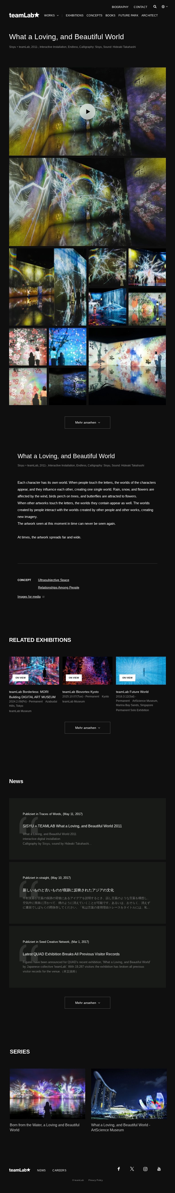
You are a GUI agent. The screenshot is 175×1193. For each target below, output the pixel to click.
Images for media (29, 596)
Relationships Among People (58, 587)
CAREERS (59, 1170)
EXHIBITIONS (75, 15)
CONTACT (140, 7)
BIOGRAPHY (120, 7)
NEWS (41, 1170)
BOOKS (110, 15)
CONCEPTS (94, 15)
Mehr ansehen (85, 422)
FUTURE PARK (128, 15)
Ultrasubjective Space (53, 580)
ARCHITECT (150, 15)
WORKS (49, 15)
